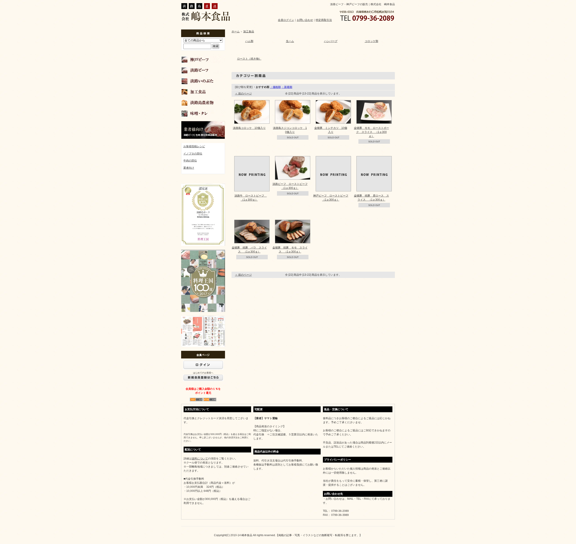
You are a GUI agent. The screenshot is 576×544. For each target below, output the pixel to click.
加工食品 (248, 31)
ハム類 (249, 41)
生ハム (290, 41)
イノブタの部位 (192, 153)
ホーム (236, 31)
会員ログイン (286, 20)
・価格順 (275, 87)
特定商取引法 (324, 20)
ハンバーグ (331, 41)
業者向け (188, 167)
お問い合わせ (305, 20)
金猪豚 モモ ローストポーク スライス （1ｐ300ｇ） (371, 132)
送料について (200, 458)
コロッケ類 (371, 41)
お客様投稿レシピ (194, 146)
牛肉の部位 (190, 160)
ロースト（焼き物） (249, 58)
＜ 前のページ (243, 93)
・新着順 (286, 87)
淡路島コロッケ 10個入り (249, 128)
